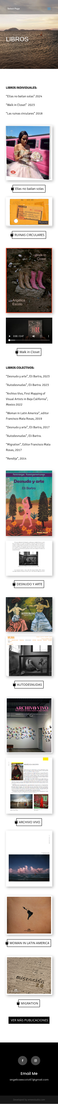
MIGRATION (29, 1003)
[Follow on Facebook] (22, 1060)
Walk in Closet (29, 352)
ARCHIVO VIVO (29, 822)
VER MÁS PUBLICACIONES (29, 1020)
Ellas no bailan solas (29, 189)
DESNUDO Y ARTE (29, 584)
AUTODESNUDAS (29, 685)
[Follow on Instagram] (35, 1060)
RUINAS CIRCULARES (29, 235)
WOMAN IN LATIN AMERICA (29, 943)
